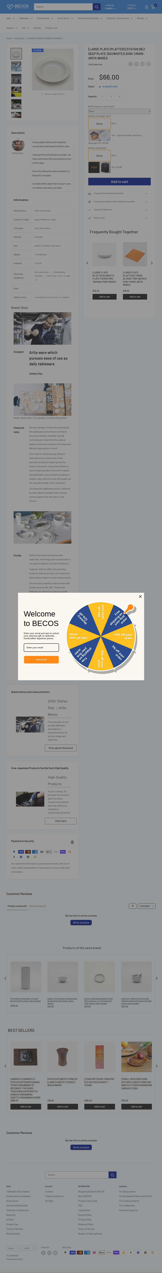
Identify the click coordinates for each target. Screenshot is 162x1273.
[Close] (140, 596)
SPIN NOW (41, 659)
